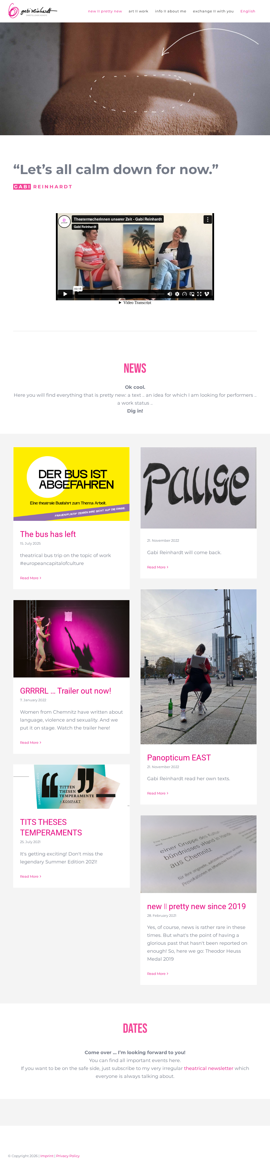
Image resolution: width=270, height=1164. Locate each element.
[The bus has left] (71, 484)
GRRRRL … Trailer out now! (65, 690)
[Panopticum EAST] (199, 666)
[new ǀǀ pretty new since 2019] (199, 854)
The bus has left (48, 534)
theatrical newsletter (208, 1068)
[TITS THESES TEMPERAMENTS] (71, 787)
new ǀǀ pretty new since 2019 (196, 906)
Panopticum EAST (179, 757)
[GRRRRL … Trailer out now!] (71, 638)
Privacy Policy (68, 1156)
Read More (29, 578)
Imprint (47, 1156)
